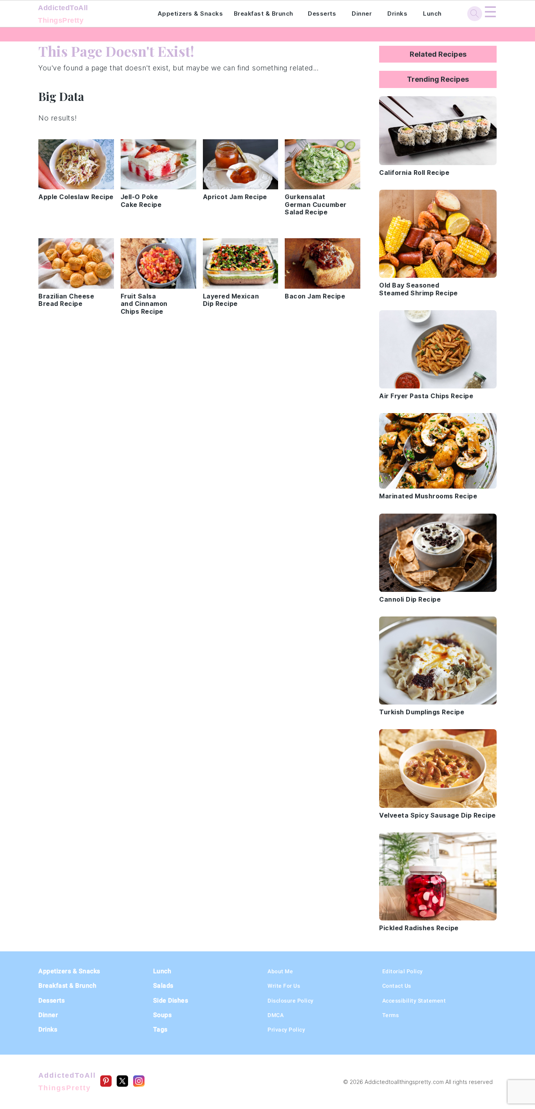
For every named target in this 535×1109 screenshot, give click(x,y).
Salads (163, 985)
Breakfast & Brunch (263, 13)
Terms (390, 1015)
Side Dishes (170, 1000)
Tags (160, 1029)
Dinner (362, 13)
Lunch (432, 13)
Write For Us (284, 986)
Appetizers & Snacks (190, 13)
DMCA (276, 1015)
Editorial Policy (402, 971)
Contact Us (396, 986)
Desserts (322, 13)
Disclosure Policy (291, 1001)
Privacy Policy (286, 1029)
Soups (162, 1015)
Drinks (397, 13)
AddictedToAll (63, 14)
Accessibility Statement (414, 1001)
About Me (280, 971)
